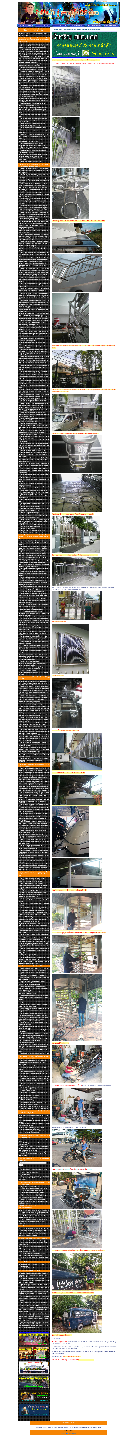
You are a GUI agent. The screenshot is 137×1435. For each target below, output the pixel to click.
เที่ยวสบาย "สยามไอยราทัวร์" (94, 25)
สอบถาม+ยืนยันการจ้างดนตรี (111, 25)
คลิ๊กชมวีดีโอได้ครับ (56, 1338)
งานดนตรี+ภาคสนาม (77, 25)
